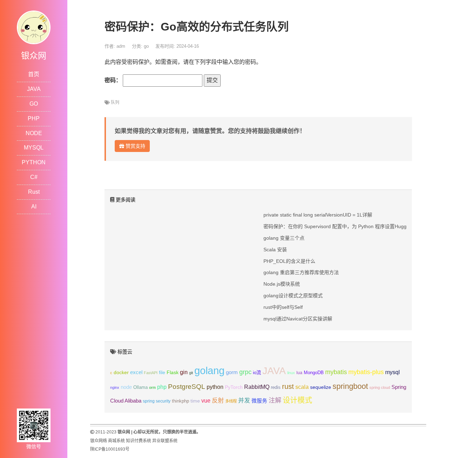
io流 (257, 372)
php (162, 387)
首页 (33, 74)
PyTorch (234, 387)
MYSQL (33, 148)
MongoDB (314, 372)
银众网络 (98, 440)
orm (152, 387)
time (195, 401)
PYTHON (34, 162)
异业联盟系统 (164, 440)
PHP (34, 118)
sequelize (320, 387)
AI (33, 207)
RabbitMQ (256, 387)
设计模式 (297, 400)
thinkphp (180, 401)
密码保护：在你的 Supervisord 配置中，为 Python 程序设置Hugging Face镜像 (349, 226)
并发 (244, 400)
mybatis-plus (366, 372)
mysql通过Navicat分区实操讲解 (297, 318)
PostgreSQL (186, 386)
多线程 (231, 401)
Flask (173, 372)
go (146, 46)
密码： (114, 80)
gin (184, 372)
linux (291, 373)
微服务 (259, 401)
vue (205, 401)
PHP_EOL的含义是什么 (289, 261)
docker (121, 372)
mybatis (336, 372)
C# (34, 177)
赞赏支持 (134, 146)
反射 (218, 400)
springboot (350, 386)
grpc (245, 372)
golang (209, 370)
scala (302, 387)
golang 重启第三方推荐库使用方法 (301, 272)
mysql (392, 372)
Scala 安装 (275, 249)
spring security (156, 401)
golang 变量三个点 (283, 238)
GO (33, 104)
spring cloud (379, 387)
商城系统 (116, 440)
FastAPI (151, 373)
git (191, 373)
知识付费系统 (138, 440)
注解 (275, 400)
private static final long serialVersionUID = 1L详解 (317, 215)
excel (136, 372)
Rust (34, 192)
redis (276, 387)
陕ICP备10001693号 (109, 449)
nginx (114, 387)
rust (288, 386)
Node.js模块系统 (281, 284)
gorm (232, 372)
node (126, 387)
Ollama (140, 387)
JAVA (34, 89)
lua (299, 372)
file (162, 372)
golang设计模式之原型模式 (293, 295)
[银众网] (34, 27)
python (215, 387)
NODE (34, 133)
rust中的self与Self (283, 307)
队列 (115, 102)
